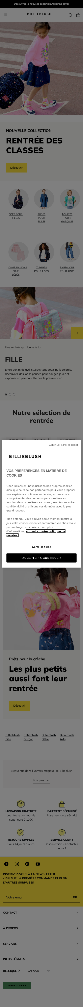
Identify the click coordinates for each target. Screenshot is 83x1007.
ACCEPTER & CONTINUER (41, 557)
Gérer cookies (41, 546)
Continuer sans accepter (63, 444)
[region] (41, 503)
